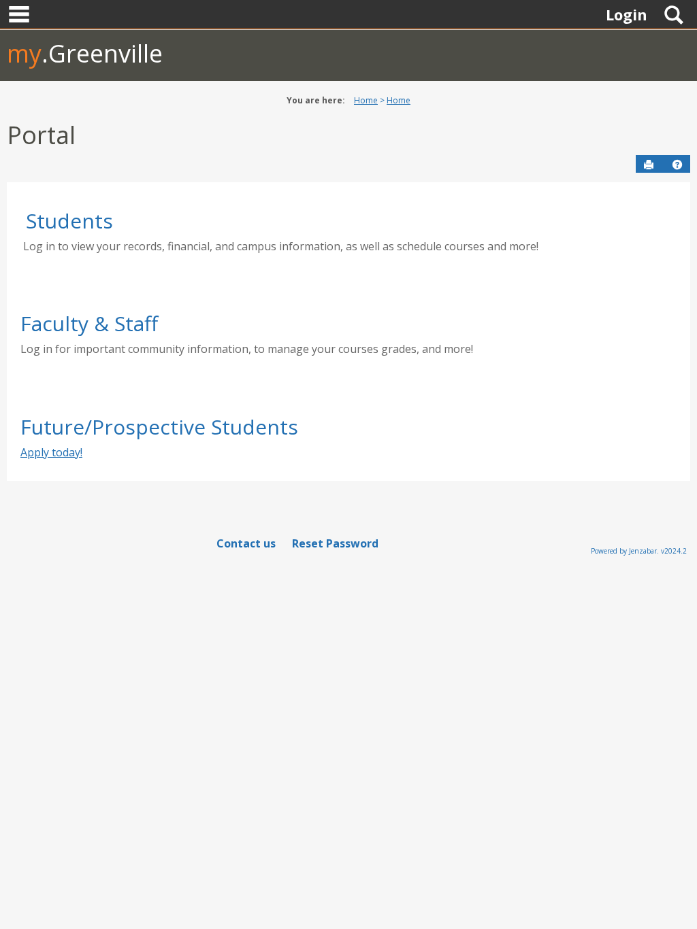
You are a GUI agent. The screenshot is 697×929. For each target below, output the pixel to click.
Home (366, 100)
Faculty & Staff (89, 323)
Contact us (246, 543)
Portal (41, 135)
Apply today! (51, 452)
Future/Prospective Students (159, 427)
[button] (677, 164)
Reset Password (335, 543)
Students (69, 221)
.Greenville (85, 53)
